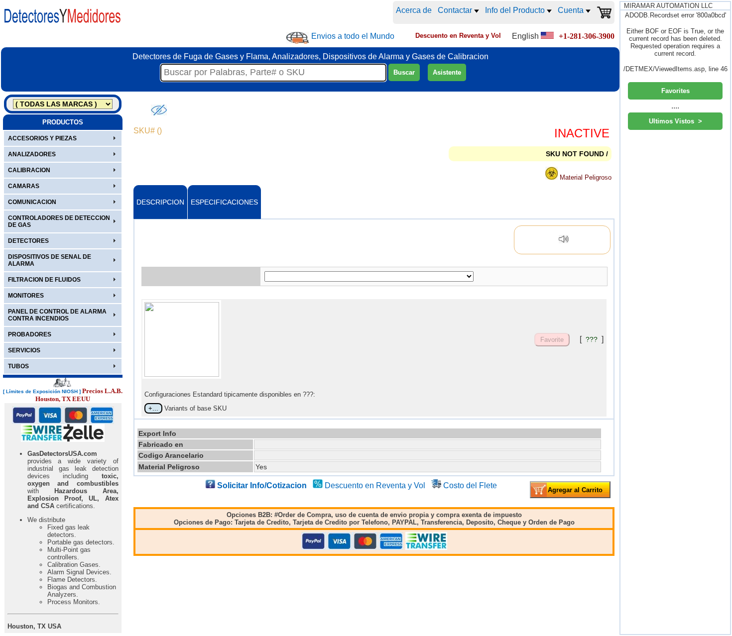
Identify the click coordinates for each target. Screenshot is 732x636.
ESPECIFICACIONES (224, 202)
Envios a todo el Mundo (352, 36)
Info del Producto (516, 10)
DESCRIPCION (160, 202)
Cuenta (572, 10)
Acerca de (414, 10)
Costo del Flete (470, 485)
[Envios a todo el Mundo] (297, 38)
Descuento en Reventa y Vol (375, 485)
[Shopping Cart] (604, 12)
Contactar (456, 10)
